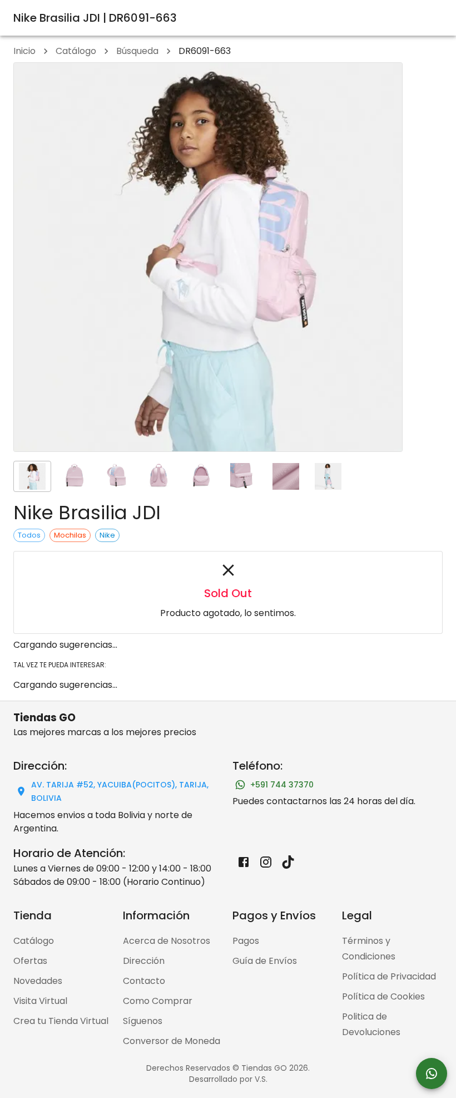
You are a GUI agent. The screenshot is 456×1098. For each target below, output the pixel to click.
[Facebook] (243, 862)
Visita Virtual (40, 1000)
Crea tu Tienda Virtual (60, 1021)
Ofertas (30, 960)
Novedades (37, 980)
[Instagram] (266, 862)
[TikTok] (288, 862)
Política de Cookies (383, 996)
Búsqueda (137, 51)
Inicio (24, 51)
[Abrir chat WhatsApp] (431, 1073)
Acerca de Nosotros (166, 940)
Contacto (144, 980)
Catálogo (76, 51)
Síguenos (142, 1021)
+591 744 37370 (282, 784)
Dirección (144, 960)
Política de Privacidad (389, 976)
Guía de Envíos (264, 960)
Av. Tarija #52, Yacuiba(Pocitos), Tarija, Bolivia (120, 791)
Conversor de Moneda (171, 1041)
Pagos (245, 940)
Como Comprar (157, 1000)
